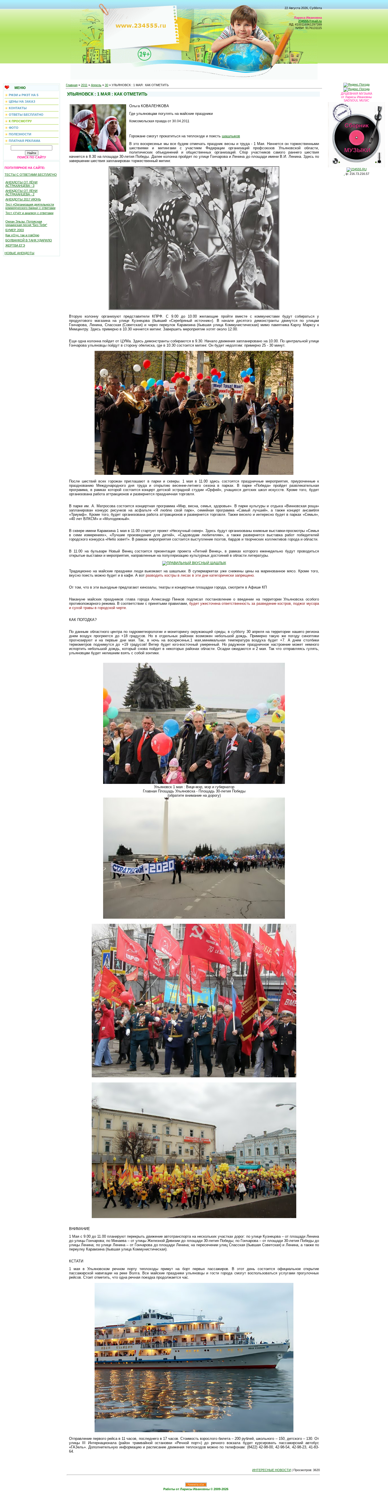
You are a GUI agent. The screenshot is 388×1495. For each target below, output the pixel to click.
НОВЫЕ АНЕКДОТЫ (19, 253)
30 (106, 85)
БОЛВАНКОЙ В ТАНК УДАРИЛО (28, 240)
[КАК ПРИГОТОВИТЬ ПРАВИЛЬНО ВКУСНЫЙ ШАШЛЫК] (194, 563)
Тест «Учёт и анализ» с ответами (29, 213)
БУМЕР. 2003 (14, 230)
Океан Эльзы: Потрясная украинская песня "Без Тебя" (26, 223)
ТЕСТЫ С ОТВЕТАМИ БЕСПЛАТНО (31, 174)
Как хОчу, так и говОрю (22, 235)
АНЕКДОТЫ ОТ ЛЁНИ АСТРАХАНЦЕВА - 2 (21, 192)
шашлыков (231, 136)
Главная (72, 85)
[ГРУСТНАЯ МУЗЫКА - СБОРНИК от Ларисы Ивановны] (356, 133)
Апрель (96, 85)
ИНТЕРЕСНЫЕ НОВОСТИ (271, 1470)
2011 (84, 85)
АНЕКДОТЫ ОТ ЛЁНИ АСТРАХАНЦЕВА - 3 (21, 184)
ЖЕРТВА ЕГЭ (15, 245)
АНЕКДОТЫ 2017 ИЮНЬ (23, 199)
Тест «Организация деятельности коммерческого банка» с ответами (30, 206)
